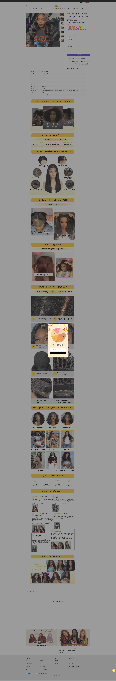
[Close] (67, 325)
